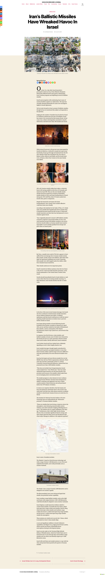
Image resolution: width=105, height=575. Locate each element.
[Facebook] (38, 83)
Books (59, 4)
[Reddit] (42, 83)
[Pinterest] (46, 83)
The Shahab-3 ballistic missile (44, 552)
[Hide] (0, 26)
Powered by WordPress (44, 571)
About (27, 4)
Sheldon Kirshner (49, 31)
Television (65, 4)
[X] (40, 83)
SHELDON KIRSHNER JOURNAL (51, 2)
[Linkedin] (44, 83)
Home (23, 4)
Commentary (54, 4)
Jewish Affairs (39, 4)
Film (49, 4)
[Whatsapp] (53, 83)
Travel (45, 4)
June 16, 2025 (59, 31)
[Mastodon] (48, 83)
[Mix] (50, 83)
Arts (69, 4)
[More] (55, 83)
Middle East (32, 4)
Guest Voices (75, 4)
